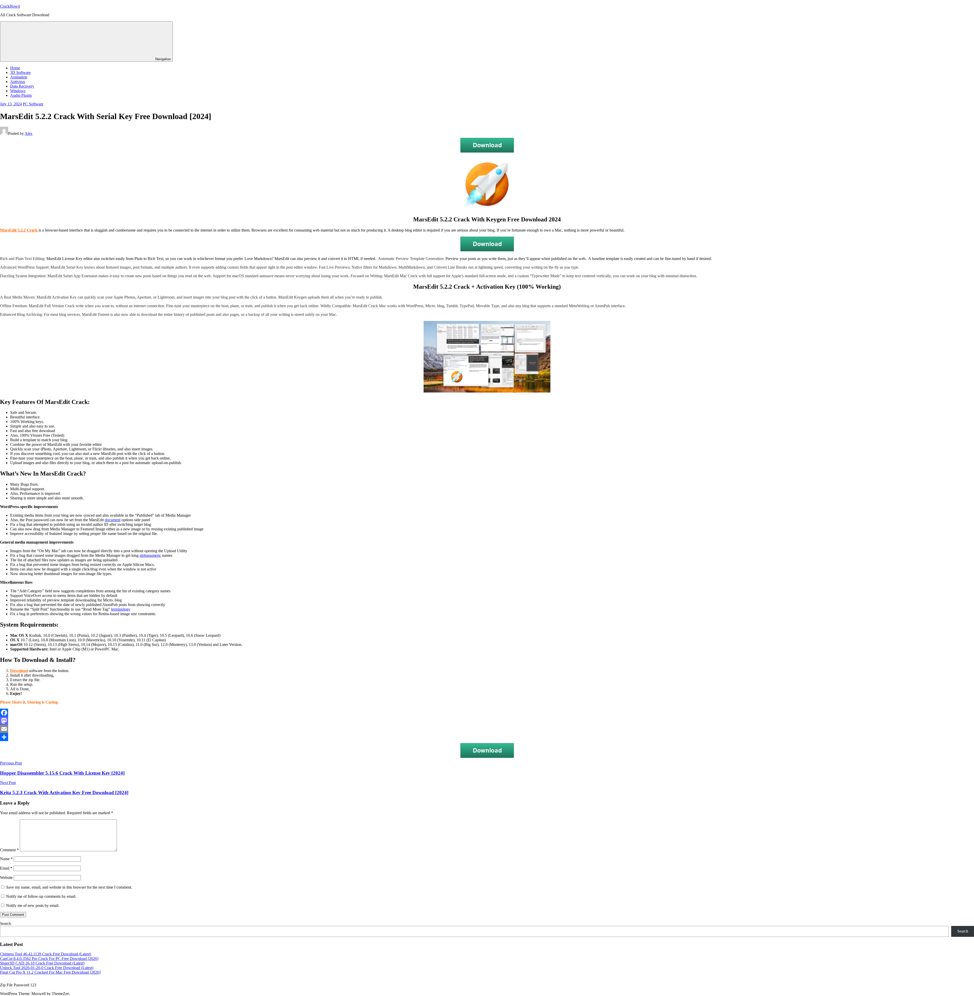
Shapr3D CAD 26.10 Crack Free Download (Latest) (42, 963)
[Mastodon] (487, 721)
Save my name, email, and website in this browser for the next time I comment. (69, 887)
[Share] (487, 737)
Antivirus (17, 81)
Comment (9, 850)
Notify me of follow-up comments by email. (41, 896)
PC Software (33, 104)
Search (5, 923)
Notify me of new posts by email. (32, 905)
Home (15, 68)
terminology (120, 609)
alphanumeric (150, 555)
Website (6, 877)
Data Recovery (22, 86)
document (112, 520)
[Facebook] (487, 713)
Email (6, 868)
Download (19, 670)
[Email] (487, 729)
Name (6, 859)
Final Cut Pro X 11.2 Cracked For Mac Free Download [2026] (50, 972)
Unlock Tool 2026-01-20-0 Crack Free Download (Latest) (46, 968)
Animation (18, 77)
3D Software (20, 72)
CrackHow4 (10, 6)
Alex (28, 133)
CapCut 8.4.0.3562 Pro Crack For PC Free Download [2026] (49, 958)
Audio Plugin (21, 95)
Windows (17, 91)
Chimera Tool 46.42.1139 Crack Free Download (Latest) (45, 954)
